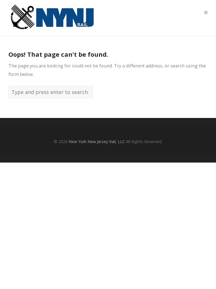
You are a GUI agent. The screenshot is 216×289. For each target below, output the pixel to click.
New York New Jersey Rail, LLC (97, 141)
